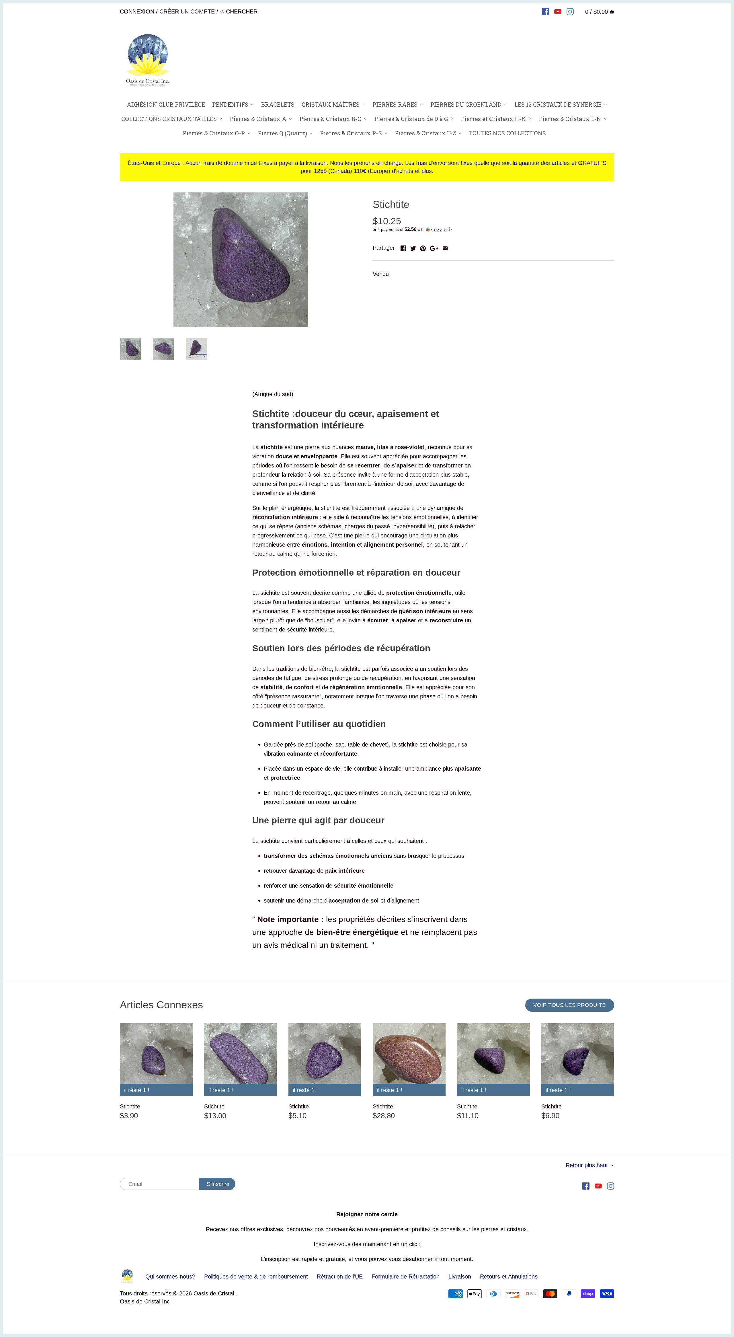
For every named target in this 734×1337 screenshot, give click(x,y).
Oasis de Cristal (215, 1293)
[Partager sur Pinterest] (423, 247)
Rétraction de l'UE (340, 1276)
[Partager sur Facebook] (403, 247)
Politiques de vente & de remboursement (256, 1276)
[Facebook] (545, 11)
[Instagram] (570, 11)
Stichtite (130, 1106)
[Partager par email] (445, 247)
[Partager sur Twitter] (413, 247)
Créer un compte (187, 11)
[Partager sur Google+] (434, 247)
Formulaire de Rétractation (406, 1276)
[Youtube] (557, 11)
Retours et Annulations (509, 1276)
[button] (493, 229)
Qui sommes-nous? (170, 1276)
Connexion (137, 11)
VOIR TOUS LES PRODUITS (569, 1005)
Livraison (460, 1276)
